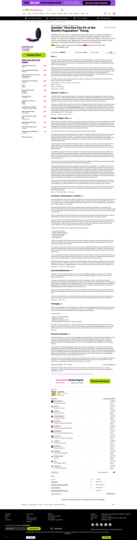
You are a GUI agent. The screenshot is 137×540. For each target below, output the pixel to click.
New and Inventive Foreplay (30, 70)
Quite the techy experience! (30, 131)
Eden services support (54, 516)
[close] (113, 3)
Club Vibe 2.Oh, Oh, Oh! (29, 65)
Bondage (76, 13)
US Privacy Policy (31, 518)
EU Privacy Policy (31, 519)
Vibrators (42, 13)
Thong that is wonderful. (29, 107)
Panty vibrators (26, 49)
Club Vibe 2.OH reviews (60, 21)
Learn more (67, 533)
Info (87, 13)
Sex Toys (35, 13)
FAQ (6, 518)
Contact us (8, 519)
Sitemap (28, 521)
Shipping (7, 514)
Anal (70, 13)
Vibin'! (23, 85)
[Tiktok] (101, 525)
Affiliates (50, 514)
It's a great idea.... (27, 96)
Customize (30, 537)
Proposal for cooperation (55, 519)
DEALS (25, 13)
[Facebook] (97, 525)
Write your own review (27, 137)
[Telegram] (110, 525)
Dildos (66, 13)
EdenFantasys (25, 21)
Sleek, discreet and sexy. (29, 122)
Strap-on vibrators (49, 21)
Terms (28, 516)
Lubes (83, 13)
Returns (7, 516)
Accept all (106, 537)
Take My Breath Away (28, 111)
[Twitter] (106, 525)
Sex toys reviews (34, 21)
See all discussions (111, 493)
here (92, 75)
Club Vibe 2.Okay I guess (29, 127)
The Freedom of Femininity (30, 81)
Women (53, 13)
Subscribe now (34, 528)
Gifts (29, 13)
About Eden (29, 514)
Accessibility (51, 518)
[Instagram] (93, 525)
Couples (60, 13)
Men (47, 13)
